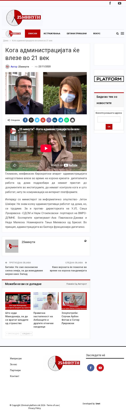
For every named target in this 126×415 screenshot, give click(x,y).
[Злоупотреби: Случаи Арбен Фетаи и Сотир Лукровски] (74, 301)
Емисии (32, 33)
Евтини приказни (77, 33)
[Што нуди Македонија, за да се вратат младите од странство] (18, 301)
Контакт (14, 376)
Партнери (15, 370)
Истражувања (52, 33)
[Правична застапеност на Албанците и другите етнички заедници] (46, 301)
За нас (13, 364)
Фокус (96, 33)
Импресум (16, 358)
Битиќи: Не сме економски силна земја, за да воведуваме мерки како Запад (24, 270)
